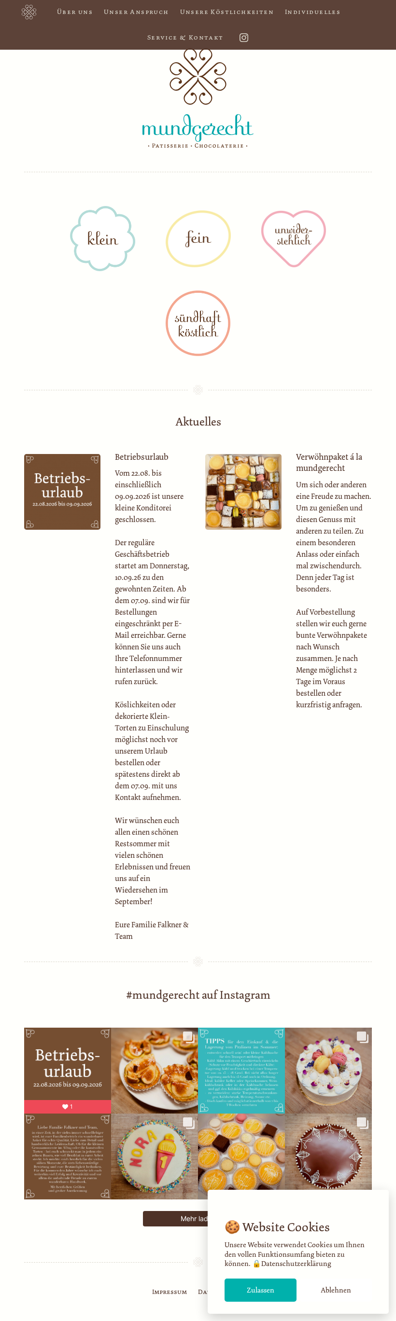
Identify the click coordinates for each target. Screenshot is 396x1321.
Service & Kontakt (185, 37)
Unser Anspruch (136, 11)
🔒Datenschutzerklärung (291, 1263)
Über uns (75, 11)
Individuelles (312, 11)
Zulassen (260, 1290)
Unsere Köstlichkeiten (227, 11)
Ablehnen (336, 1290)
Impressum (169, 1291)
